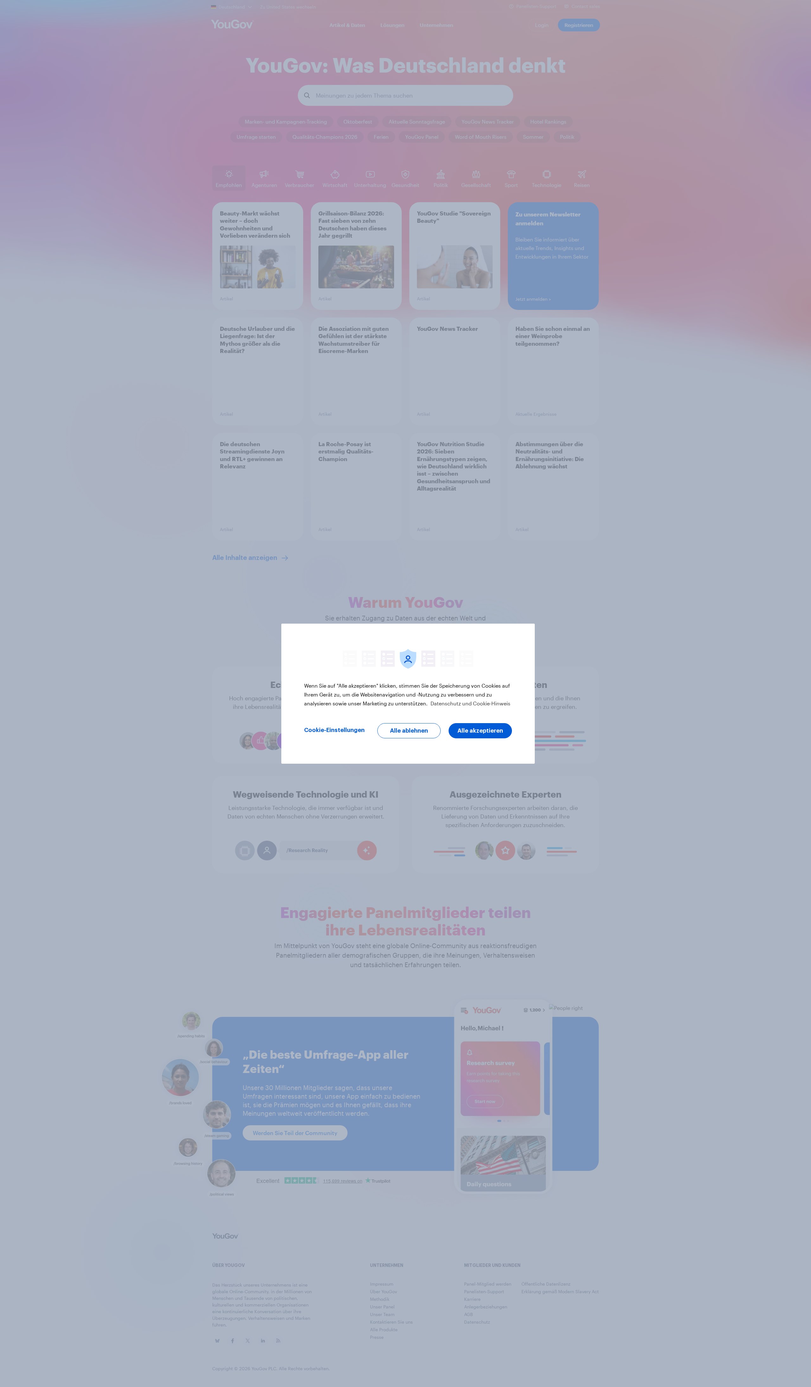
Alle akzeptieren (480, 731)
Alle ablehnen (409, 731)
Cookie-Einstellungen (334, 730)
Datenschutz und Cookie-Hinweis (469, 703)
